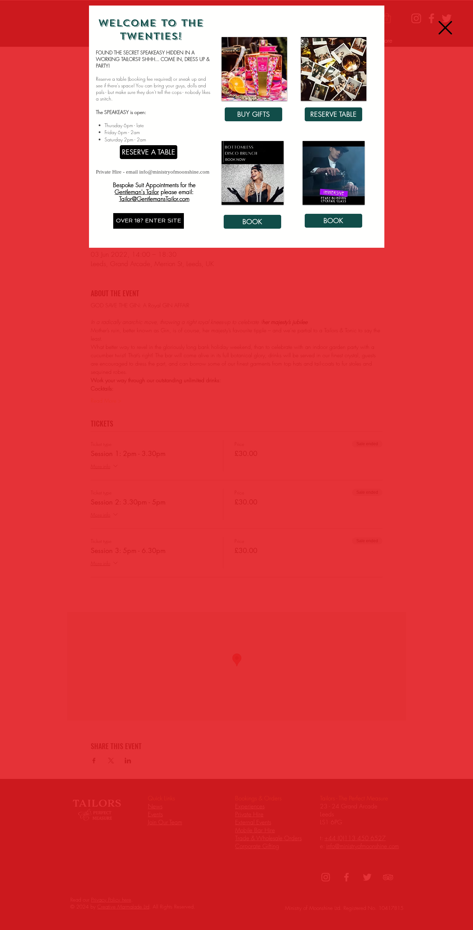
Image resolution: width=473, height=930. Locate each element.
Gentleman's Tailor (137, 192)
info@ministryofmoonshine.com (174, 172)
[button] (445, 28)
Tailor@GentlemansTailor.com (154, 199)
